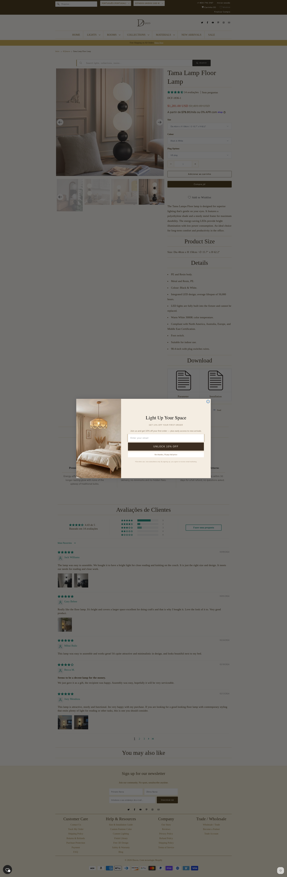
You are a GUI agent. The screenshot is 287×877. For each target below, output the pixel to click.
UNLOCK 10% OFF (165, 446)
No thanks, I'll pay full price (166, 455)
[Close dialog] (208, 401)
